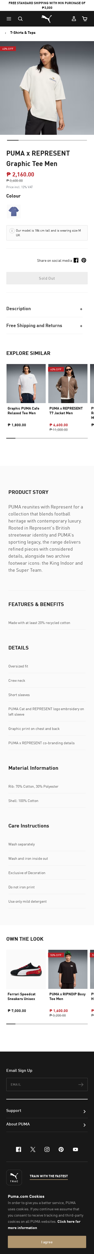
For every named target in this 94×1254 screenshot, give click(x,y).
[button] (10, 19)
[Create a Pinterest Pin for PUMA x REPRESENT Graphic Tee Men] (84, 260)
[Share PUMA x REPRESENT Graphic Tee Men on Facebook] (76, 260)
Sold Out (47, 278)
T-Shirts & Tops (23, 32)
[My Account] (74, 19)
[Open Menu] (10, 19)
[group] (26, 393)
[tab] (13, 140)
